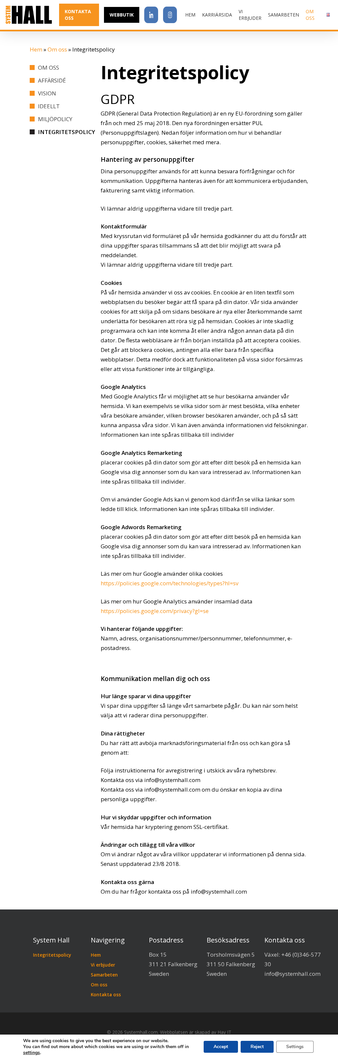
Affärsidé (52, 80)
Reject (257, 1046)
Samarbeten (104, 975)
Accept (221, 1046)
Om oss (57, 49)
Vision (47, 93)
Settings (295, 1046)
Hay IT (224, 1032)
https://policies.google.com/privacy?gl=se (155, 611)
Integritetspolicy (66, 132)
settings (31, 1053)
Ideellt (49, 106)
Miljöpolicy (55, 119)
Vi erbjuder (103, 965)
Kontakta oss (106, 994)
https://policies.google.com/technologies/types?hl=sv (169, 583)
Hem (36, 49)
